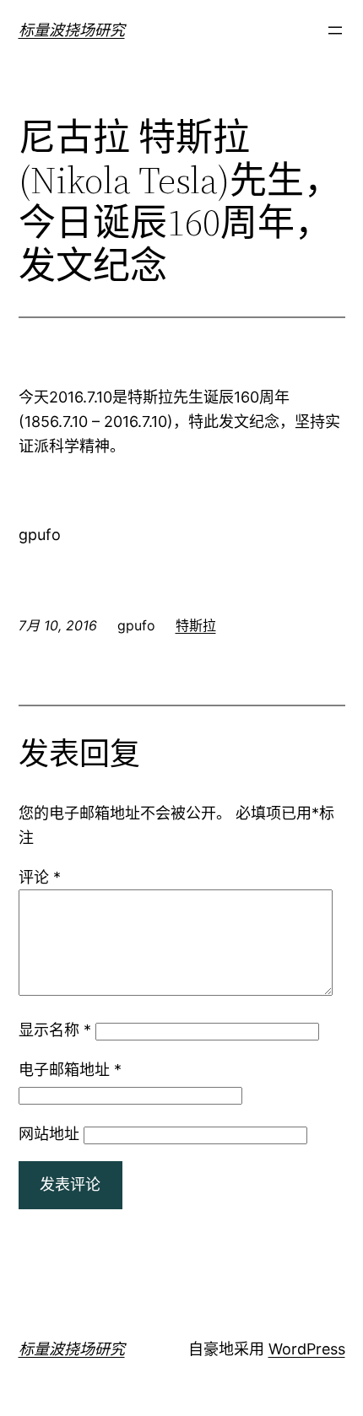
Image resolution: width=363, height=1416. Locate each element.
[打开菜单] (335, 30)
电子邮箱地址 (70, 1069)
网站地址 (49, 1134)
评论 (40, 877)
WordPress (306, 1349)
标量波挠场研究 (72, 30)
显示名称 (55, 1030)
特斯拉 (196, 625)
